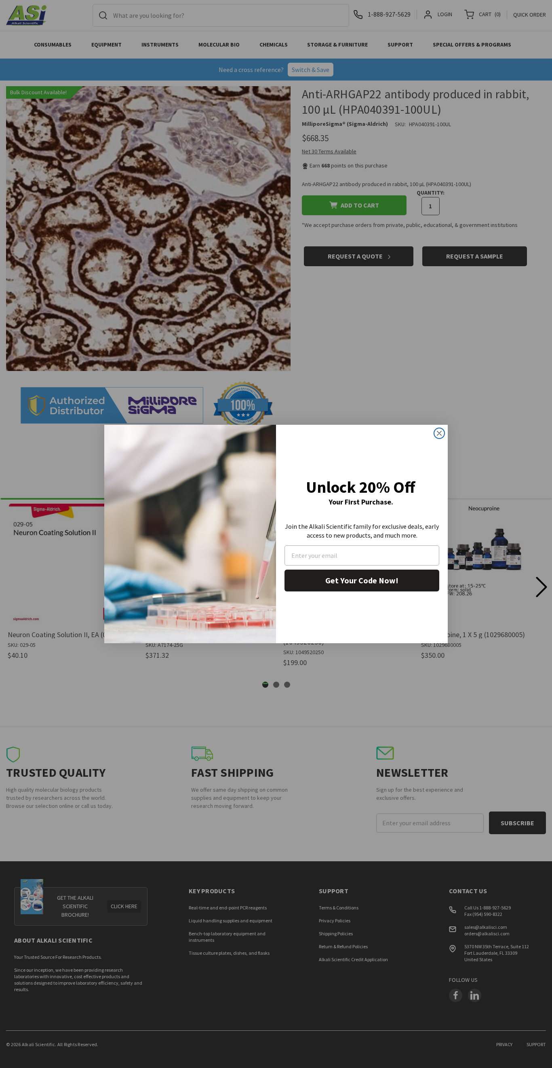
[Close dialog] (439, 433)
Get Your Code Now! (361, 580)
